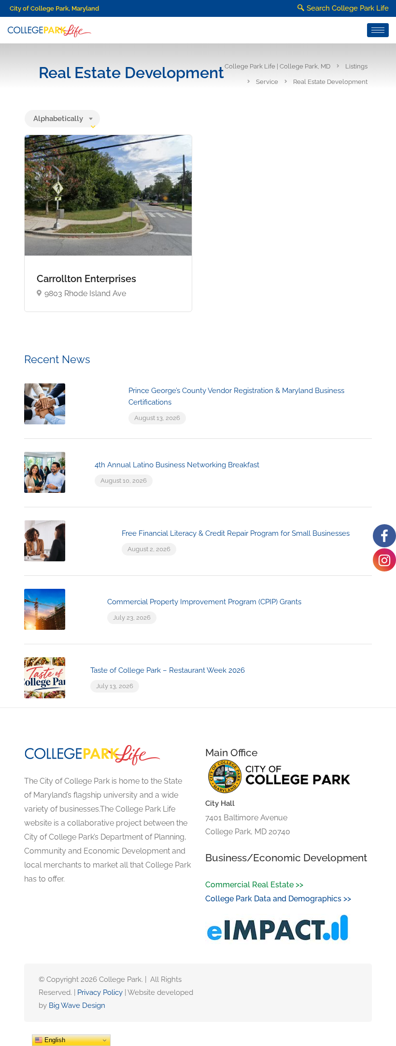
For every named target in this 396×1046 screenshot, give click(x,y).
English (53, 1040)
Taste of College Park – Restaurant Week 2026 (167, 670)
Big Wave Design (77, 1005)
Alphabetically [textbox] (58, 118)
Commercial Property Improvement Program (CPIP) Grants (204, 602)
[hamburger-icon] (378, 30)
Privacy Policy (100, 992)
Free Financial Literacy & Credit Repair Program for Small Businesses (236, 533)
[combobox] (62, 118)
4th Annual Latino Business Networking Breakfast (177, 465)
